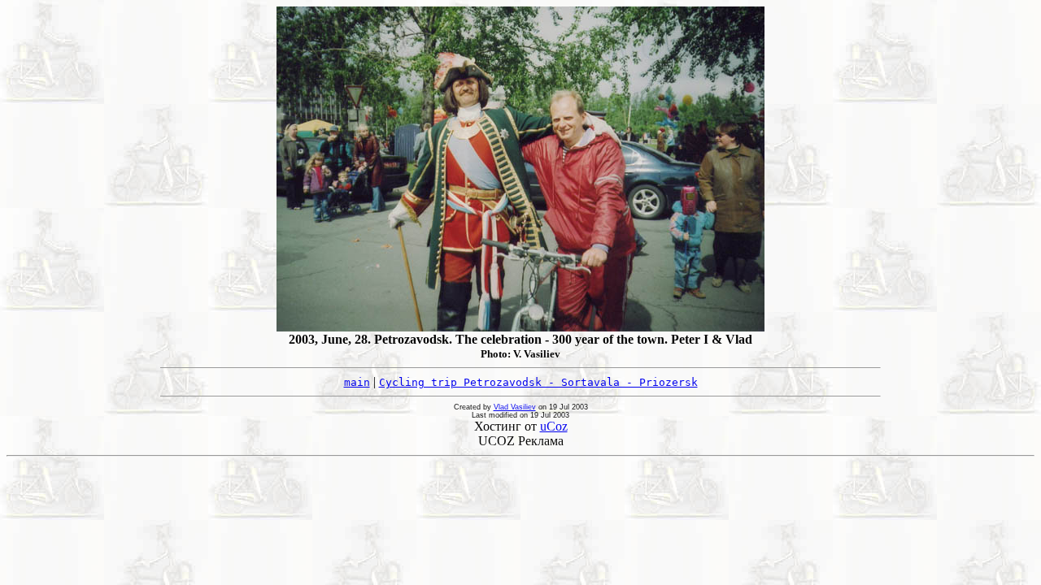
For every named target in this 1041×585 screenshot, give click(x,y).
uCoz (554, 426)
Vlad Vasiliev (515, 407)
